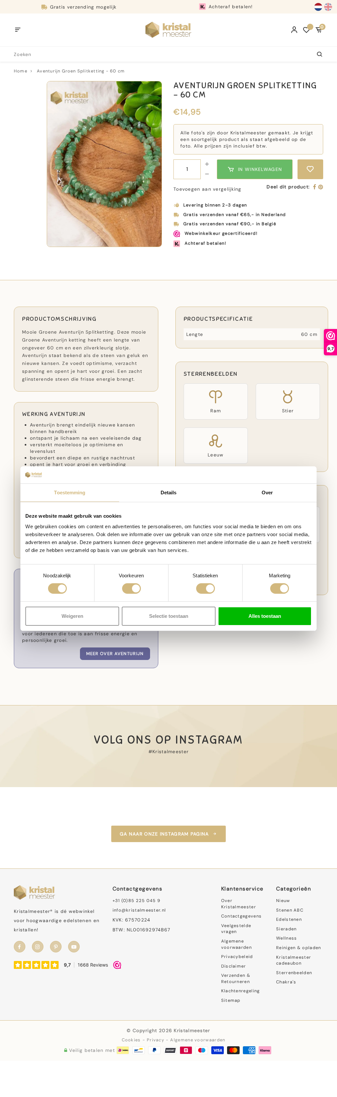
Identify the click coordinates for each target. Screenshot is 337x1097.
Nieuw (283, 900)
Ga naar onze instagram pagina (164, 834)
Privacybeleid (237, 956)
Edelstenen (289, 919)
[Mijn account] (294, 30)
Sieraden (286, 929)
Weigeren (72, 616)
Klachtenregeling (240, 991)
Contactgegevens (241, 916)
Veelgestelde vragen (236, 929)
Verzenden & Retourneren (235, 978)
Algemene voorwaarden (236, 944)
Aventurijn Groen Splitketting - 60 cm (81, 71)
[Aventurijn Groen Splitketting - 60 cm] (104, 164)
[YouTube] (74, 946)
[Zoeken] (315, 54)
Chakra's (286, 982)
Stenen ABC (289, 910)
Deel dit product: (288, 187)
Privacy (155, 1040)
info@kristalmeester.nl (139, 910)
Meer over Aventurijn (115, 653)
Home (20, 71)
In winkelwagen (260, 169)
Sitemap (231, 1000)
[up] (207, 164)
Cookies (131, 1040)
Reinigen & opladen (298, 947)
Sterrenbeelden (294, 972)
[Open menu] (18, 30)
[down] (207, 174)
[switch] (131, 588)
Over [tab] (267, 492)
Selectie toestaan (168, 616)
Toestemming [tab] (69, 492)
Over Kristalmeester (238, 904)
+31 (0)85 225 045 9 (137, 900)
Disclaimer (233, 966)
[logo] (168, 30)
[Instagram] (37, 946)
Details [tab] (169, 492)
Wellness (286, 938)
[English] (328, 7)
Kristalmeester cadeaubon (293, 960)
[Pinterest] (320, 187)
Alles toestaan (264, 616)
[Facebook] (315, 187)
